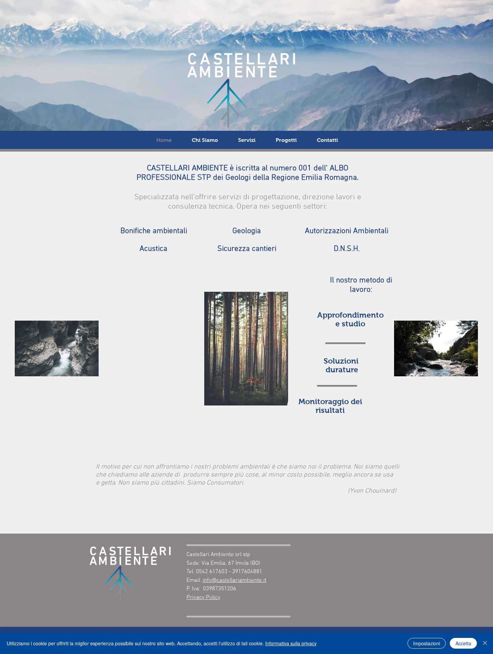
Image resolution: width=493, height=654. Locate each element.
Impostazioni (426, 643)
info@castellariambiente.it (234, 580)
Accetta (463, 643)
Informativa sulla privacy (291, 643)
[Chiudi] (485, 643)
